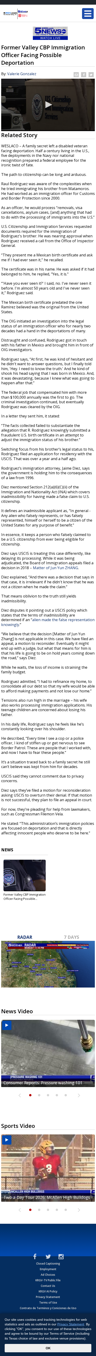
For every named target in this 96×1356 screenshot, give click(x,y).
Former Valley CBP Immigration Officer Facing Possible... (24, 896)
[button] (48, 105)
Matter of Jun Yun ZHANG (55, 567)
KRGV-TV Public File (48, 1280)
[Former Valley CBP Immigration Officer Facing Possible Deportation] (24, 875)
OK (48, 1348)
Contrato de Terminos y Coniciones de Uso (48, 1308)
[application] (48, 105)
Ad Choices (48, 1275)
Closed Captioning (48, 1264)
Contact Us (48, 1286)
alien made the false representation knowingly (48, 622)
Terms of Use (48, 1302)
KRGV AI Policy (48, 1291)
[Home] (31, 14)
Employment (48, 1269)
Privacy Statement (48, 1297)
